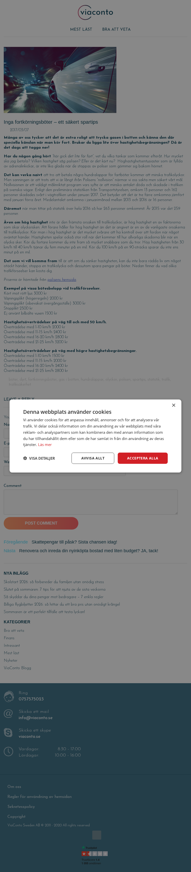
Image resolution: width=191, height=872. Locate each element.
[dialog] (95, 436)
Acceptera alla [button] (142, 458)
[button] (39, 458)
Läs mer (45, 444)
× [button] (173, 405)
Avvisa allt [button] (92, 458)
